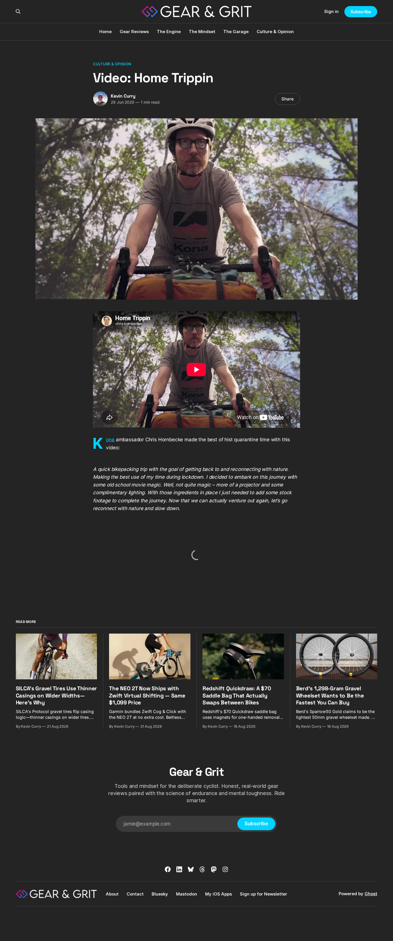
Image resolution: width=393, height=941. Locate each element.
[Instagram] (225, 869)
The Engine (169, 31)
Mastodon (186, 894)
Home (105, 31)
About (112, 894)
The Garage (236, 31)
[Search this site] (18, 11)
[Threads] (202, 869)
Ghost (371, 893)
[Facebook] (168, 869)
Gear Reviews (134, 31)
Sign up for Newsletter (263, 894)
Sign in (331, 11)
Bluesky (160, 894)
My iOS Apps (218, 894)
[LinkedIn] (179, 869)
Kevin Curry (123, 96)
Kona (110, 439)
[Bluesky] (191, 869)
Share (287, 99)
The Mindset (202, 31)
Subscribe (360, 11)
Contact (135, 894)
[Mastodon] (214, 869)
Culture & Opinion (275, 31)
